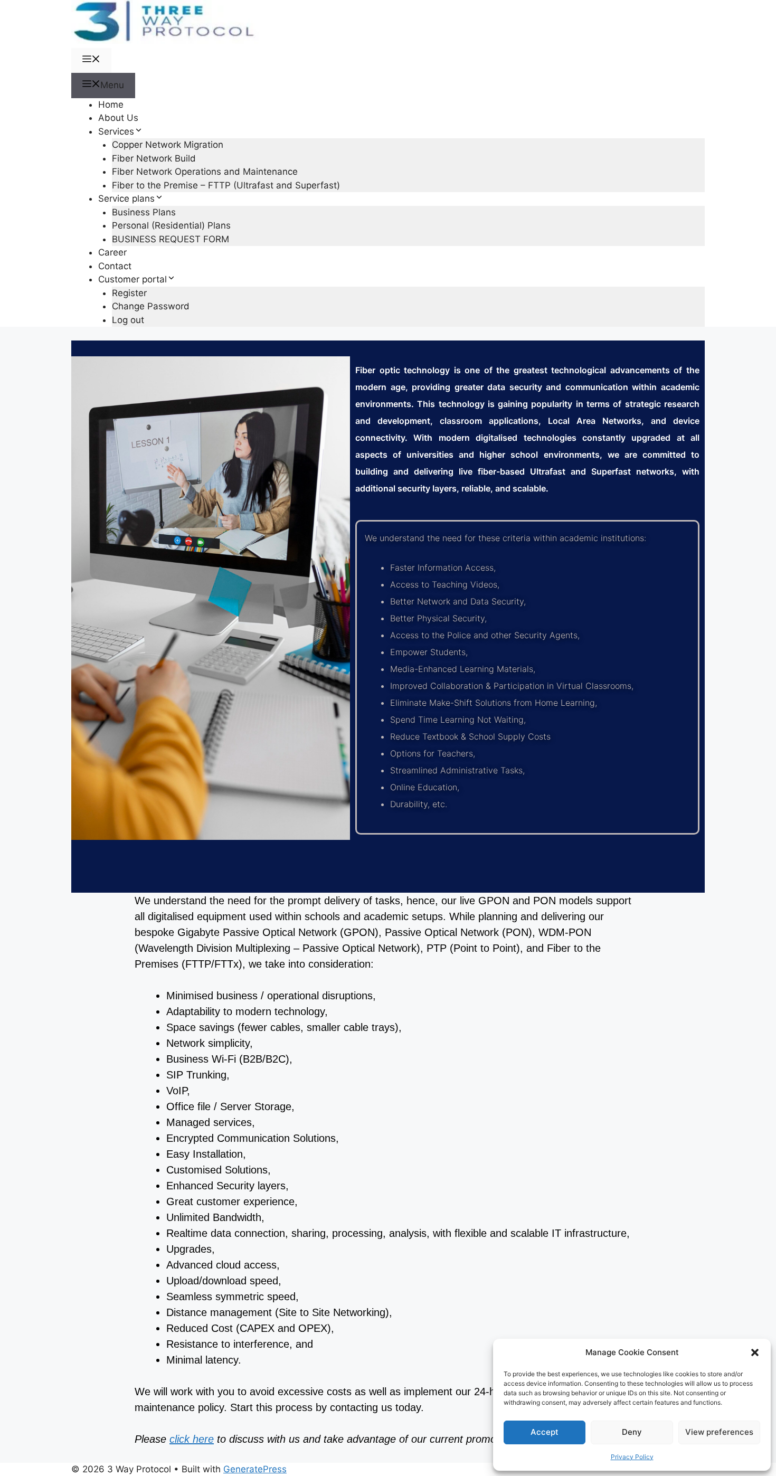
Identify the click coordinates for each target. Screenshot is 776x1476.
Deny (632, 1432)
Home (111, 104)
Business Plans (144, 212)
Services (116, 131)
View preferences (719, 1432)
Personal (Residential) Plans (171, 225)
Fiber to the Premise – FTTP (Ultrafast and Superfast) (226, 185)
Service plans (126, 198)
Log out (128, 320)
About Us (118, 117)
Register (129, 293)
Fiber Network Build (154, 158)
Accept (545, 1432)
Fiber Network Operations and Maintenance (205, 171)
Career (112, 252)
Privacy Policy (632, 1457)
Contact (114, 266)
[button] (755, 1352)
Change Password (151, 306)
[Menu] (91, 60)
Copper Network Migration (167, 144)
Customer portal (132, 279)
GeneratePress (255, 1469)
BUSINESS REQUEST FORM (170, 239)
